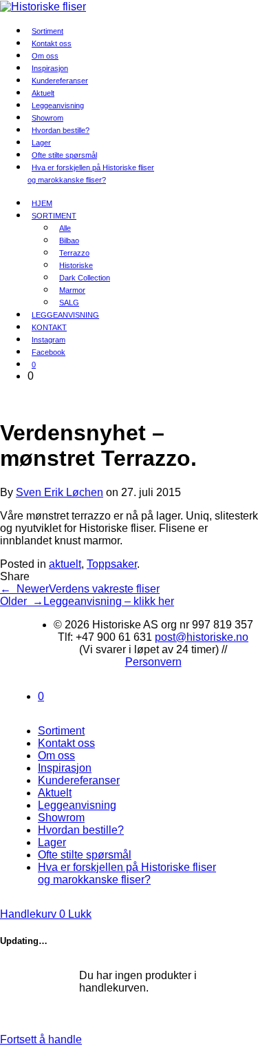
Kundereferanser (60, 80)
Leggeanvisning (77, 805)
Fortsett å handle (41, 1039)
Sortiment (61, 731)
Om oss (56, 755)
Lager (52, 842)
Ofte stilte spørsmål (84, 855)
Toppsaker (112, 564)
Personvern (153, 662)
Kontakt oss (66, 743)
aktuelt (65, 564)
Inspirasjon (65, 768)
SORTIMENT (54, 216)
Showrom (61, 817)
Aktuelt (55, 793)
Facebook (48, 352)
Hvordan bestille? (60, 130)
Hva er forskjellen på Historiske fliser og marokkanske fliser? (91, 173)
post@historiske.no (201, 637)
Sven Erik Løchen (59, 492)
